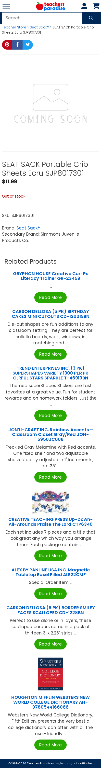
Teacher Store (14, 27)
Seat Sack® (39, 27)
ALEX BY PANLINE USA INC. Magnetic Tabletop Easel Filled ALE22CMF (51, 572)
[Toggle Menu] (6, 6)
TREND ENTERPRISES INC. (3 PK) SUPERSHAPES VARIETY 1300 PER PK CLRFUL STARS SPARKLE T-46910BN (50, 373)
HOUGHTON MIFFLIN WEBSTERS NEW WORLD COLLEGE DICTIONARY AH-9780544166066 (50, 702)
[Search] (91, 18)
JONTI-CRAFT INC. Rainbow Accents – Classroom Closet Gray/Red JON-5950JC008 (50, 435)
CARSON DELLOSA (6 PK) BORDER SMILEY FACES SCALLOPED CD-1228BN (50, 610)
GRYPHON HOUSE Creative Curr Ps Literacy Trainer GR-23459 (50, 276)
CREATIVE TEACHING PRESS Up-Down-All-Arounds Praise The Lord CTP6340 (50, 521)
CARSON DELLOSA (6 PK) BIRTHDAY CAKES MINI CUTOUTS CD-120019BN (50, 313)
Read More (50, 297)
